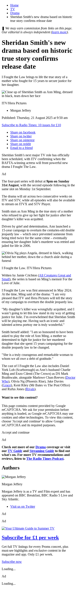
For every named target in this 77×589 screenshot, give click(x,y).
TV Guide (15, 451)
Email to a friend (21, 148)
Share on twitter (21, 136)
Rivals (30, 389)
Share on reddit (20, 144)
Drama (14, 13)
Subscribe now (12, 561)
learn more (59, 32)
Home (14, 5)
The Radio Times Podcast (45, 458)
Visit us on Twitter (22, 506)
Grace (7, 385)
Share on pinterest (22, 140)
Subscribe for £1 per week (30, 537)
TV (12, 9)
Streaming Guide (42, 451)
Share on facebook (23, 132)
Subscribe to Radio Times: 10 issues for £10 (31, 125)
